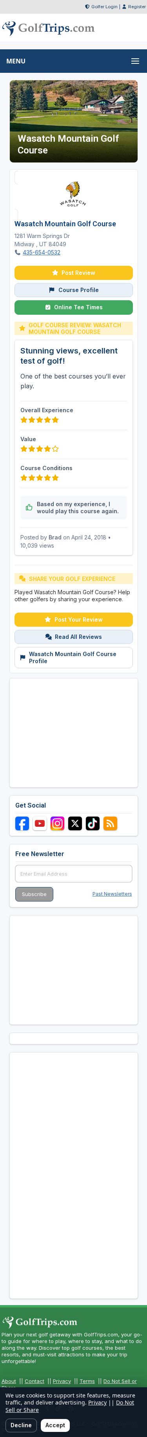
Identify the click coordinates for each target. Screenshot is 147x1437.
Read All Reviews (78, 636)
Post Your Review (78, 619)
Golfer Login (104, 6)
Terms (87, 1381)
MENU (15, 61)
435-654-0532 (41, 252)
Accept (55, 1425)
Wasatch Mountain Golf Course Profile (72, 657)
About (9, 1381)
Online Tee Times (78, 307)
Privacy (62, 1381)
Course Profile (78, 290)
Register (137, 6)
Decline (21, 1425)
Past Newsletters (112, 894)
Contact (34, 1381)
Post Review (78, 272)
